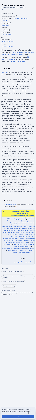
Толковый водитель (27, 222)
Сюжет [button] (7, 68)
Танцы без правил (9, 232)
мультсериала (28, 52)
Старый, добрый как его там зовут (18, 224)
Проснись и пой (11, 220)
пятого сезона (18, 52)
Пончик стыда (23, 234)
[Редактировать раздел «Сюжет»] (33, 68)
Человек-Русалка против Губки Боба (16, 242)
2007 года (12, 59)
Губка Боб (4, 72)
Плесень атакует (10, 204)
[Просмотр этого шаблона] (3, 211)
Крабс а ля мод (7, 226)
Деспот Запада (18, 244)
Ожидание (5, 25)
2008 (11, 46)
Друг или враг (11, 218)
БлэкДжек (19, 240)
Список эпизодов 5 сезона (22, 211)
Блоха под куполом (11, 234)
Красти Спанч (20, 232)
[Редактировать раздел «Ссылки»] (33, 200)
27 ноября (5, 46)
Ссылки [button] (8, 200)
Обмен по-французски (26, 236)
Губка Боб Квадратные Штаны (13, 55)
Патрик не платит (9, 240)
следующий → (28, 262)
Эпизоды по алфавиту (9, 286)
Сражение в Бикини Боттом (22, 246)
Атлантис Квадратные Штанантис (14, 238)
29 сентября (5, 42)
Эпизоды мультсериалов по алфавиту (13, 281)
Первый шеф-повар (24, 218)
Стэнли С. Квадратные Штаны (22, 253)
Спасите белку (7, 244)
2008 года (21, 62)
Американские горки (19, 226)
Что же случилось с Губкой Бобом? (13, 248)
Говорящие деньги (10, 230)
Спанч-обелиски (12, 251)
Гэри (14, 75)
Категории (4, 268)
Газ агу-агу (14, 236)
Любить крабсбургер (11, 228)
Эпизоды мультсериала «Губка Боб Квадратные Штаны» (16, 276)
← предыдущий (17, 262)
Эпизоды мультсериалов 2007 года (12, 271)
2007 (12, 42)
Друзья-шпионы (7, 35)
